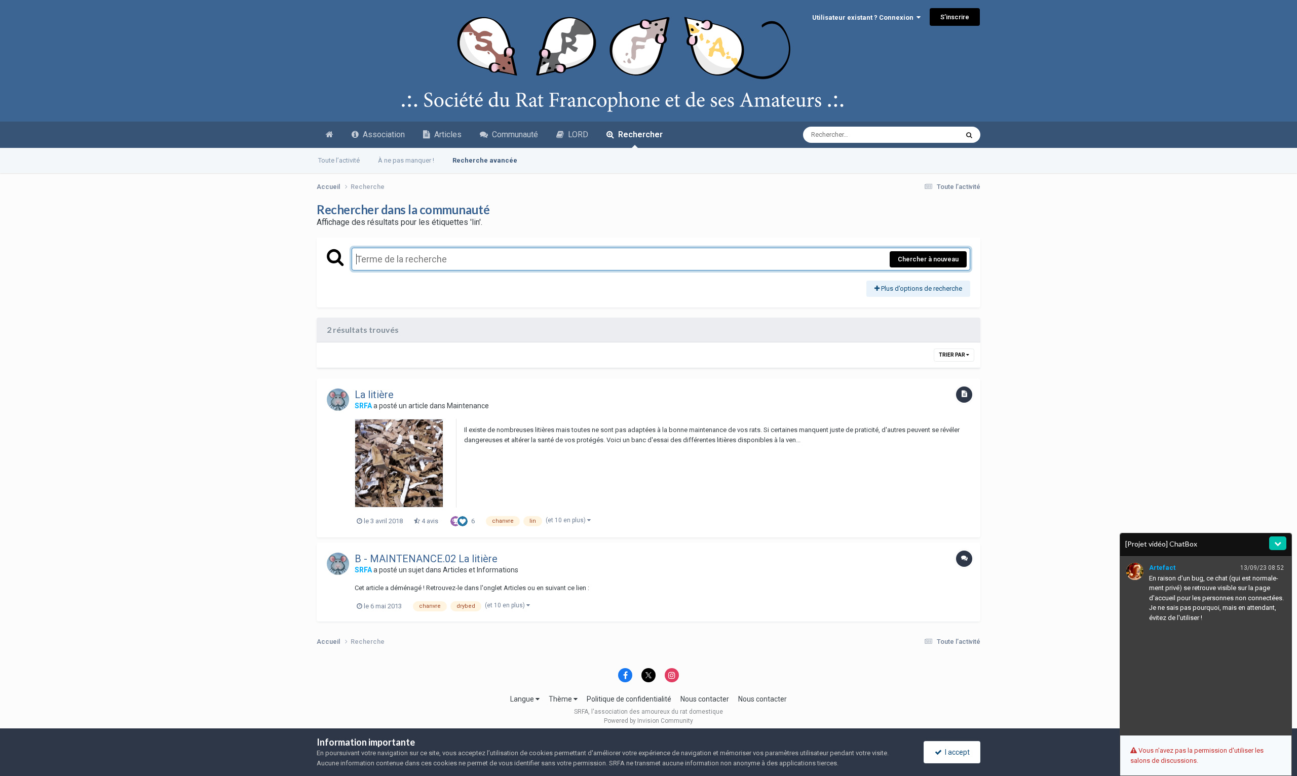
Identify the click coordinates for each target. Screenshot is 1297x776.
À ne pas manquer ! (406, 160)
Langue (523, 699)
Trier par (952, 355)
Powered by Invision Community (648, 720)
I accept (956, 752)
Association (382, 134)
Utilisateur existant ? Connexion (864, 17)
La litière (374, 395)
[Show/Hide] (1277, 543)
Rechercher (638, 134)
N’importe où (926, 134)
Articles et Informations (480, 570)
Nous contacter (704, 699)
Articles (446, 134)
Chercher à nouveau (928, 259)
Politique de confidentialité (629, 699)
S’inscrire (954, 17)
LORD (576, 134)
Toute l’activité (339, 160)
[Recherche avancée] (969, 135)
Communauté (513, 134)
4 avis (429, 521)
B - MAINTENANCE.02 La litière (426, 559)
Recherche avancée (484, 160)
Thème (561, 699)
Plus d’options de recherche (921, 288)
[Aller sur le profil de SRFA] (338, 400)
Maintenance (468, 406)
